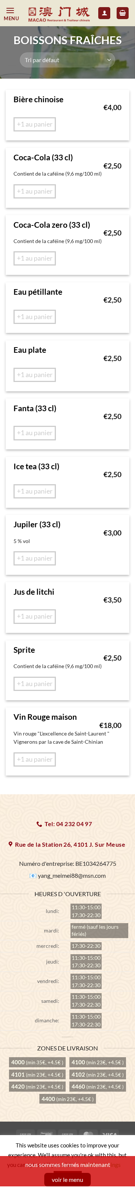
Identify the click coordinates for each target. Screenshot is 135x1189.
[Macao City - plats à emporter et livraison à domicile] (59, 13)
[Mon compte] (104, 13)
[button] (13, 13)
